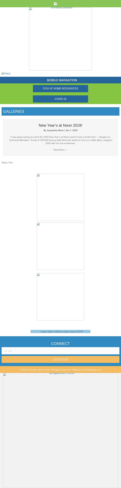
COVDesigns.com (92, 369)
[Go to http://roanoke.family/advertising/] (60, 331)
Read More (61, 149)
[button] (60, 359)
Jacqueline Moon (55, 130)
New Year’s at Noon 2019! (60, 125)
